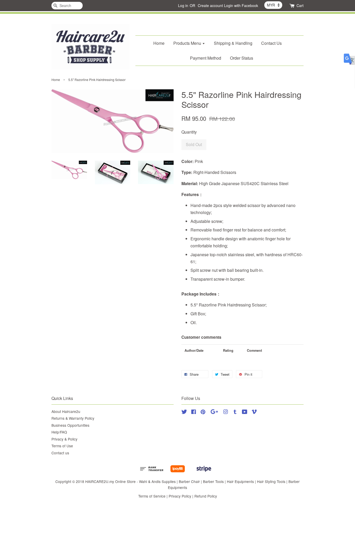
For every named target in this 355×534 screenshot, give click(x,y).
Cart (300, 5)
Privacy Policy (180, 496)
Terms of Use (62, 445)
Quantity (189, 132)
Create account (210, 5)
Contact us (60, 452)
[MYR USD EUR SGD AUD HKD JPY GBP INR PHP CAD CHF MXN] (273, 5)
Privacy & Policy (64, 439)
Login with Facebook (241, 5)
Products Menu (187, 43)
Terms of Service (152, 496)
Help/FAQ (59, 432)
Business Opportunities (70, 425)
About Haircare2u (65, 411)
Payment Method (205, 58)
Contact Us (271, 43)
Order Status (241, 58)
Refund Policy (205, 496)
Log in (183, 5)
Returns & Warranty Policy (72, 418)
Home (159, 43)
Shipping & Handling (233, 43)
